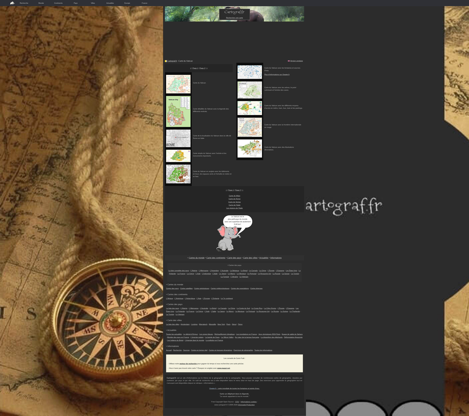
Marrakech (203, 324)
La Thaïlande (295, 311)
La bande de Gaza (212, 337)
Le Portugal (251, 274)
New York (221, 324)
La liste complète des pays (178, 271)
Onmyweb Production (246, 405)
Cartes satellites (186, 288)
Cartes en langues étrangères (220, 350)
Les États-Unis (291, 271)
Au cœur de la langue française (247, 337)
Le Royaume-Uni (264, 274)
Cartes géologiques (201, 288)
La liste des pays (172, 308)
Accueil (169, 350)
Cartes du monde (196, 258)
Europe (127, 3)
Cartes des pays (172, 288)
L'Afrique (169, 298)
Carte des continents (215, 258)
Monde (41, 3)
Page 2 (202, 68)
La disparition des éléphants (271, 337)
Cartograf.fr (172, 61)
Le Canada (253, 271)
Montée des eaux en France (178, 337)
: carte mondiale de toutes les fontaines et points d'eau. (234, 388)
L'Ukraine (234, 277)
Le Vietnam (244, 277)
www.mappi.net (223, 368)
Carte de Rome (234, 199)
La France (181, 274)
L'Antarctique (190, 298)
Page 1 (195, 68)
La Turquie (225, 277)
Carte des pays (234, 258)
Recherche (24, 3)
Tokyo (240, 324)
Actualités (110, 3)
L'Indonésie (206, 274)
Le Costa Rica (256, 308)
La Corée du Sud (243, 308)
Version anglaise (296, 61)
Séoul (234, 324)
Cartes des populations (240, 288)
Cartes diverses (256, 288)
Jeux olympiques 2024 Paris (269, 334)
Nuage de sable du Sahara (292, 334)
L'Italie (215, 274)
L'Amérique (179, 298)
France (144, 3)
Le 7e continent (227, 298)
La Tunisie (295, 274)
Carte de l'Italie (234, 205)
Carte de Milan (234, 196)
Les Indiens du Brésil (175, 340)
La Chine (262, 271)
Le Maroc (231, 274)
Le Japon (222, 274)
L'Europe (206, 298)
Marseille (212, 324)
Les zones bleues (206, 334)
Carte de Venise (234, 202)
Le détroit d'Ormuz (190, 334)
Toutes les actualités (174, 334)
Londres (194, 324)
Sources (186, 350)
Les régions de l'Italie (234, 208)
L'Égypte (271, 271)
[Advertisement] (234, 40)
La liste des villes (172, 324)
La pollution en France (214, 340)
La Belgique (234, 271)
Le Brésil (244, 271)
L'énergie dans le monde (194, 340)
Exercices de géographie (243, 350)
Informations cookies (249, 402)
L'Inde (198, 274)
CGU (237, 402)
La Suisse (285, 274)
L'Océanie (215, 298)
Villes (93, 3)
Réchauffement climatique (224, 334)
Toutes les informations (263, 350)
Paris (228, 324)
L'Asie (199, 298)
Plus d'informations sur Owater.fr (277, 74)
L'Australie (224, 271)
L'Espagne (280, 271)
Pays (76, 3)
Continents (58, 3)
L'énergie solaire (197, 337)
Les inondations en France (246, 334)
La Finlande (180, 311)
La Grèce (190, 274)
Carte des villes (250, 258)
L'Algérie (194, 271)
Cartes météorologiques (220, 288)
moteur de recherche (188, 364)
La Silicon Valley (227, 337)
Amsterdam (185, 324)
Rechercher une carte (234, 18)
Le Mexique (241, 274)
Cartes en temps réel (199, 350)
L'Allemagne (203, 271)
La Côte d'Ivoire (270, 308)
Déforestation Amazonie (293, 337)
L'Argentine (214, 271)
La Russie (276, 274)
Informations (276, 258)
